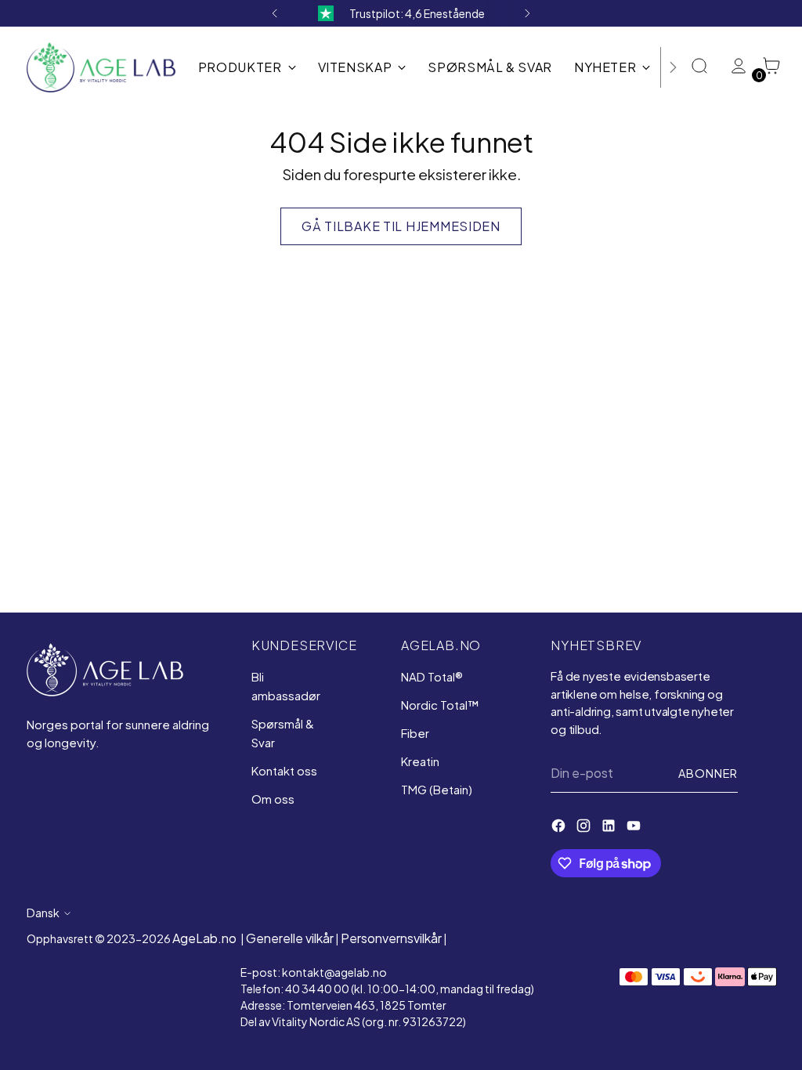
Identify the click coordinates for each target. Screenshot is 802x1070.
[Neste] (527, 13)
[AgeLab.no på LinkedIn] (610, 828)
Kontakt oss (284, 770)
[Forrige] (275, 13)
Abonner (708, 773)
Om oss (272, 798)
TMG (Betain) (436, 789)
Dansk (43, 913)
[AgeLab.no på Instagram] (585, 828)
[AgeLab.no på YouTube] (635, 828)
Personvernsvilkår (391, 938)
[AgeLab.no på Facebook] (560, 828)
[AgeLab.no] (101, 67)
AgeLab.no (204, 938)
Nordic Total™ (440, 704)
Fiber (415, 732)
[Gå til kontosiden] (734, 67)
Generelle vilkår (290, 938)
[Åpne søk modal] (701, 67)
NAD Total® (432, 676)
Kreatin (420, 761)
